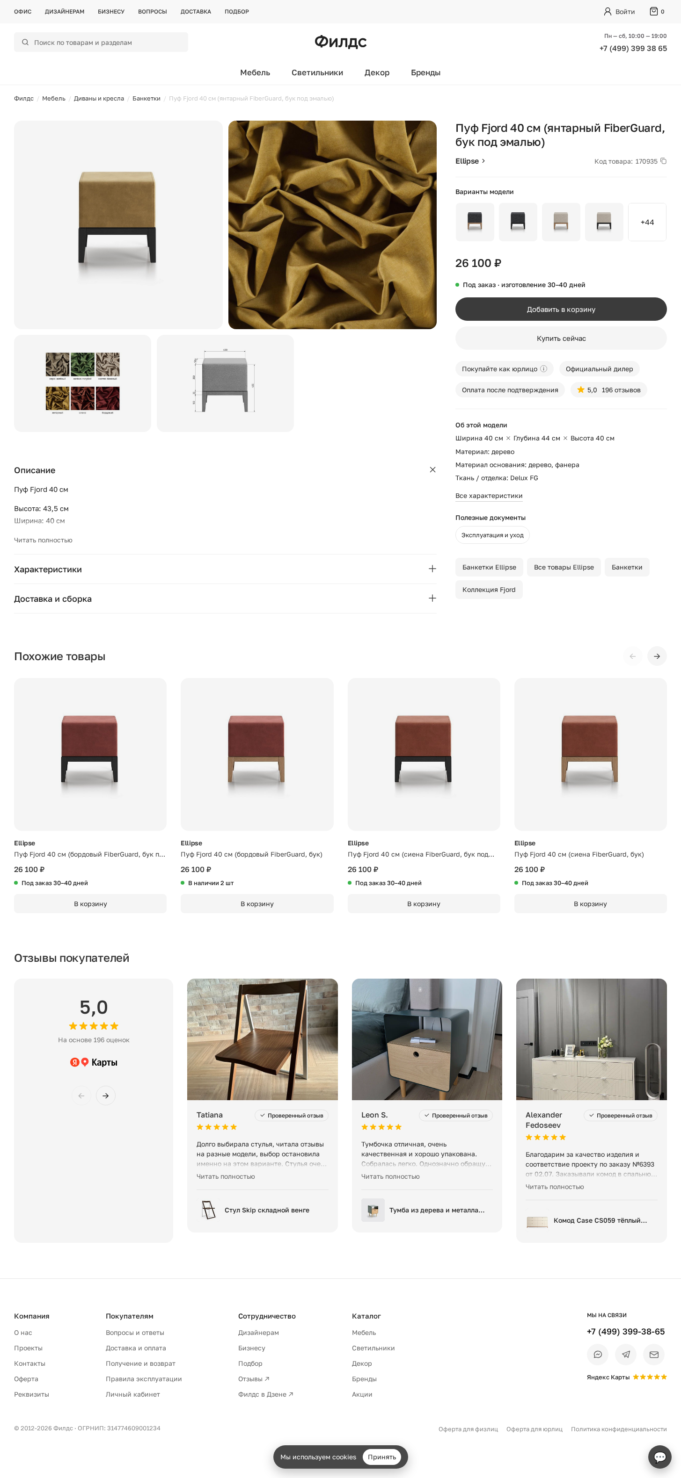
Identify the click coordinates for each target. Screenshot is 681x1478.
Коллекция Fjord (489, 589)
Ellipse (467, 161)
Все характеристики (489, 495)
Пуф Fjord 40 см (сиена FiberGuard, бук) (579, 854)
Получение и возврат (141, 1363)
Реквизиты (31, 1394)
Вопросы (152, 11)
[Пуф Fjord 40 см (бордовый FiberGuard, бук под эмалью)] (90, 754)
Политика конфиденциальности (619, 1429)
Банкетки (627, 567)
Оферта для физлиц (468, 1429)
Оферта (26, 1379)
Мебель (255, 72)
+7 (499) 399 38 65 (633, 48)
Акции (362, 1394)
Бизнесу (111, 11)
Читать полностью (43, 540)
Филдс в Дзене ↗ (265, 1394)
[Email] (654, 1354)
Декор (377, 72)
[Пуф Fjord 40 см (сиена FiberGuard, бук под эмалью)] (424, 754)
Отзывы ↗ (254, 1379)
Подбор (237, 11)
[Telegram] (626, 1354)
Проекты (28, 1348)
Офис (22, 11)
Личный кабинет (133, 1394)
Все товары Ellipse (564, 567)
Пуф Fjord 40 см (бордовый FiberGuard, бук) (251, 854)
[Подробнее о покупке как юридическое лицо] (543, 368)
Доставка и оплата (136, 1348)
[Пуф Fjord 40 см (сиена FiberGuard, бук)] (590, 754)
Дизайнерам (64, 11)
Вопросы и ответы (135, 1332)
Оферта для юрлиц (534, 1429)
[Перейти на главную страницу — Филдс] (340, 42)
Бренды (426, 72)
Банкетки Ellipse (489, 567)
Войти (625, 11)
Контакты (29, 1363)
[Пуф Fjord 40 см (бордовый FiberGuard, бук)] (257, 754)
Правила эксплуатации (144, 1379)
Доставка (196, 11)
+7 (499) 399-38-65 (626, 1331)
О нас (23, 1332)
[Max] (597, 1354)
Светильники (317, 72)
